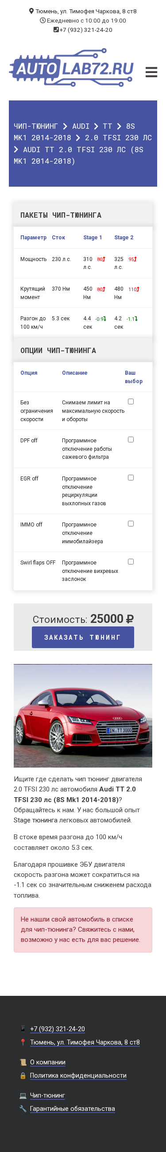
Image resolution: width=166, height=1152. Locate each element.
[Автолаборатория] (71, 68)
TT (107, 126)
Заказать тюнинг (83, 637)
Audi (80, 126)
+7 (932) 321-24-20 (86, 29)
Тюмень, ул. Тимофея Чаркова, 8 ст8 (86, 11)
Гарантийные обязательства (72, 1108)
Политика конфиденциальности (78, 1075)
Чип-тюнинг (36, 126)
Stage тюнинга (36, 820)
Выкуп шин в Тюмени (83, 1147)
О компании (48, 1062)
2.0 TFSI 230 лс (118, 137)
